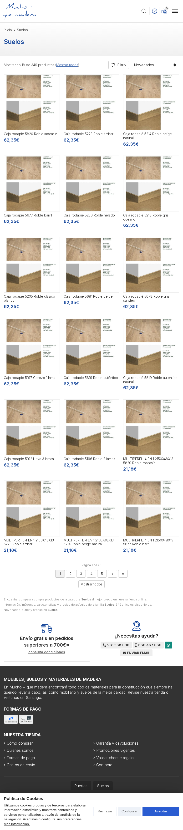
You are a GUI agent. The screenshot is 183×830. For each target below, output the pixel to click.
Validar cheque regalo (115, 757)
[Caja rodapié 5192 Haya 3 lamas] (32, 427)
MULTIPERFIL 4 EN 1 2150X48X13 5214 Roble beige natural (89, 542)
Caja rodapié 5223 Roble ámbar (88, 134)
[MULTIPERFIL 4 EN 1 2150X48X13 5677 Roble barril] (151, 508)
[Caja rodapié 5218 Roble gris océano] (151, 183)
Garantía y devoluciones (117, 743)
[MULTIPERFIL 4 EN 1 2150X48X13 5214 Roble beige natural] (91, 508)
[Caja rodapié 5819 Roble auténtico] (91, 346)
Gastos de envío (21, 764)
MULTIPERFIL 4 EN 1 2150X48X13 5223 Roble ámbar (29, 542)
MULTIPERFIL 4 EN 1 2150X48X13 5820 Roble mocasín (148, 461)
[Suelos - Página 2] (112, 574)
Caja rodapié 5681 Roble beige (88, 296)
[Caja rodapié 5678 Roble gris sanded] (151, 265)
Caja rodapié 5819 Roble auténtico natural (150, 380)
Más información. (17, 824)
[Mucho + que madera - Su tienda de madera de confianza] (19, 11)
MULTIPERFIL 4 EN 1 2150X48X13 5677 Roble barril (148, 542)
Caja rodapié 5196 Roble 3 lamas (89, 459)
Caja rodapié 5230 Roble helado (89, 215)
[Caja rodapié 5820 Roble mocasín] (32, 102)
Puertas (80, 785)
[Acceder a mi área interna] (154, 11)
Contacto (104, 764)
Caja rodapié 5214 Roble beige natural (147, 136)
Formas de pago (21, 757)
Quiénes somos (20, 750)
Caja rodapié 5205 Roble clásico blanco (29, 298)
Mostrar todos (67, 65)
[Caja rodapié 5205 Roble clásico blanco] (32, 265)
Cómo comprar (20, 743)
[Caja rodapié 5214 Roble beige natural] (151, 102)
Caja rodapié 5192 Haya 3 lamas (29, 459)
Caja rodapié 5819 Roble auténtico (91, 378)
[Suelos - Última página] (123, 574)
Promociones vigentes (115, 750)
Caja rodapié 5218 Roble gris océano (145, 217)
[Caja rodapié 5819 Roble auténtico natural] (151, 346)
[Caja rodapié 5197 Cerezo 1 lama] (32, 346)
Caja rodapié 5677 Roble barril (28, 215)
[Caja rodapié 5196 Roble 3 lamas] (91, 427)
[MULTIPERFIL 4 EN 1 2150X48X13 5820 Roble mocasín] (151, 427)
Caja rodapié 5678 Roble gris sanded (146, 298)
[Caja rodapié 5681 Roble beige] (91, 265)
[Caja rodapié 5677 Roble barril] (32, 183)
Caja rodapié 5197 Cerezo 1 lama (29, 378)
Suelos (103, 785)
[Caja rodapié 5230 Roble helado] (91, 183)
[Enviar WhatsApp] (168, 645)
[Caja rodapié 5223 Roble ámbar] (91, 102)
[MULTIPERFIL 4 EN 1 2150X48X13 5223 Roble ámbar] (32, 508)
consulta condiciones (46, 652)
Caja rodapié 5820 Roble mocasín (30, 134)
